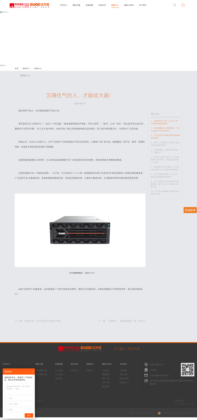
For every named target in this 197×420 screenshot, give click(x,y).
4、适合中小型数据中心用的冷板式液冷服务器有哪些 (165, 144)
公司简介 (123, 370)
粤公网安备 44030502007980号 (177, 412)
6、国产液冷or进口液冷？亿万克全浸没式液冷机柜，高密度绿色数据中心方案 (165, 160)
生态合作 (102, 5)
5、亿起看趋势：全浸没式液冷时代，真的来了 (164, 151)
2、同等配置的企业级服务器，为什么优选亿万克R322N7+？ (165, 129)
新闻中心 (115, 5)
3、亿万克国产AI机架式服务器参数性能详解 (165, 136)
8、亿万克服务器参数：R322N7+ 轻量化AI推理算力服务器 (164, 175)
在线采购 (89, 5)
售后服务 (106, 386)
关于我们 (142, 5)
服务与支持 (129, 5)
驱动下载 (106, 378)
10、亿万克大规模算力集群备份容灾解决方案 (165, 192)
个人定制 (59, 370)
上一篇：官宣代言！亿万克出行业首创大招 (38, 321)
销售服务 (106, 374)
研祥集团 (37, 401)
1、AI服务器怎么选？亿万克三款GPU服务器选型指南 (164, 122)
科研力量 (123, 374)
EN (183, 5)
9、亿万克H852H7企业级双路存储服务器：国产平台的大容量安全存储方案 (165, 184)
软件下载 (106, 382)
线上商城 (59, 374)
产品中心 (63, 5)
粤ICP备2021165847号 (142, 412)
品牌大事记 (124, 378)
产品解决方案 (41, 370)
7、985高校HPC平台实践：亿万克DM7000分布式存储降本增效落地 (165, 168)
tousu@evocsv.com (184, 404)
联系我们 (123, 382)
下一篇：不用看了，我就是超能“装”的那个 (121, 321)
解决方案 (76, 5)
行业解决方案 (41, 374)
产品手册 (106, 370)
